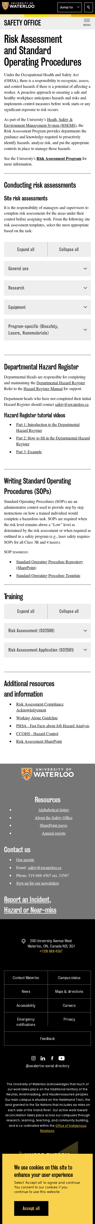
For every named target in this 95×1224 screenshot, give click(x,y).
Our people (25, 859)
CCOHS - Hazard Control (37, 733)
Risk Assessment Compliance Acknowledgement (40, 706)
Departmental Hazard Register (60, 382)
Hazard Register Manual (43, 388)
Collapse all (69, 249)
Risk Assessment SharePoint (39, 741)
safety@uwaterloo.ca (71, 404)
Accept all (31, 1208)
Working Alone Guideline (37, 717)
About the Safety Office (53, 817)
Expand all (25, 249)
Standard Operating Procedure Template (48, 575)
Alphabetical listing (53, 809)
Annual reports (54, 833)
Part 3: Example (29, 451)
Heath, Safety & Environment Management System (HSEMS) (40, 122)
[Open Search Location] (88, 7)
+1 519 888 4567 (51, 951)
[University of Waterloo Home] (18, 7)
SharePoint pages (53, 825)
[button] (70, 7)
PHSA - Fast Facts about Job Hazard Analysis (52, 725)
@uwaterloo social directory (47, 1066)
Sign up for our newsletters (37, 883)
